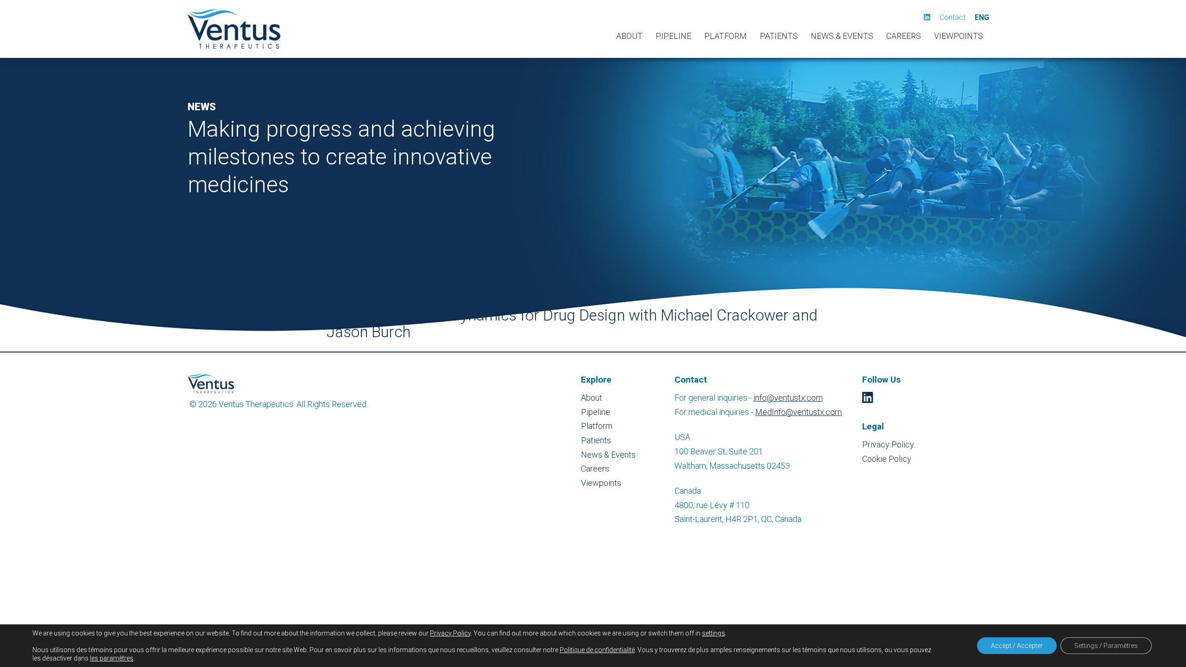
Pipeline (673, 36)
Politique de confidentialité (597, 650)
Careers (903, 36)
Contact (952, 17)
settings (713, 633)
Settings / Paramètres (1106, 645)
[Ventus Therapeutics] (234, 29)
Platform (725, 36)
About (629, 36)
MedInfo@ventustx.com (798, 412)
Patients (779, 36)
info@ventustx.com (788, 398)
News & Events (842, 36)
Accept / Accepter (1017, 645)
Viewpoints (958, 36)
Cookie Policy (886, 459)
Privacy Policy (888, 444)
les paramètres (111, 658)
